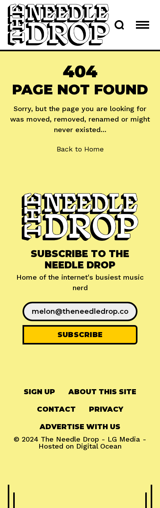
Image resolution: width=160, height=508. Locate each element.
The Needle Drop (70, 439)
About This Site (102, 392)
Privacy (106, 409)
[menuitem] (39, 392)
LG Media (124, 439)
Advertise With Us (80, 427)
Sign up (39, 392)
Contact (56, 409)
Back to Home (80, 149)
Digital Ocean (99, 446)
